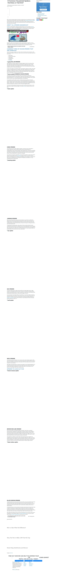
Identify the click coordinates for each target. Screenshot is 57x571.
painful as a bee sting (10, 297)
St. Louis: (28, 560)
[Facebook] (37, 20)
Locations (39, 16)
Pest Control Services (41, 13)
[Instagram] (40, 20)
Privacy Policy (31, 563)
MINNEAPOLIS (34, 557)
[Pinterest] (41, 20)
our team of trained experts (15, 514)
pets (24, 86)
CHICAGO (25, 557)
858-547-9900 (45, 2)
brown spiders (19, 155)
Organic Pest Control (41, 14)
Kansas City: (38, 560)
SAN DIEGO (42, 556)
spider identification (23, 513)
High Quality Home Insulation (42, 15)
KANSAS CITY (17, 557)
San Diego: (19, 560)
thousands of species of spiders (30, 20)
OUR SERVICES (32, 46)
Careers (25, 565)
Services (25, 564)
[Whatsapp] (42, 20)
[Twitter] (38, 20)
